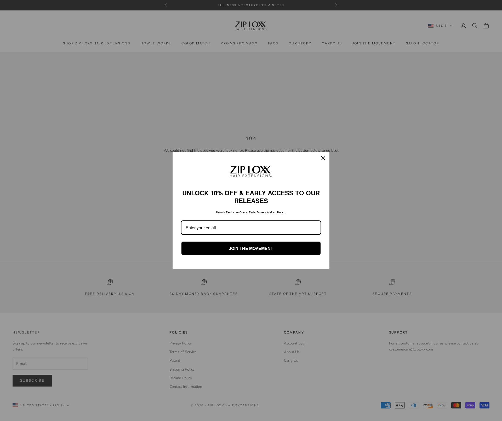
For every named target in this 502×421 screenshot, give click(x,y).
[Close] (323, 158)
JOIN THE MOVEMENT (251, 248)
